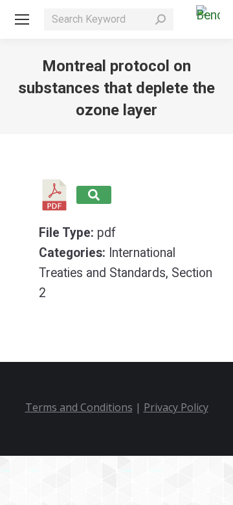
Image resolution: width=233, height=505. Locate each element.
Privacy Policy (176, 407)
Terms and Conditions (79, 407)
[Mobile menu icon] (22, 19)
